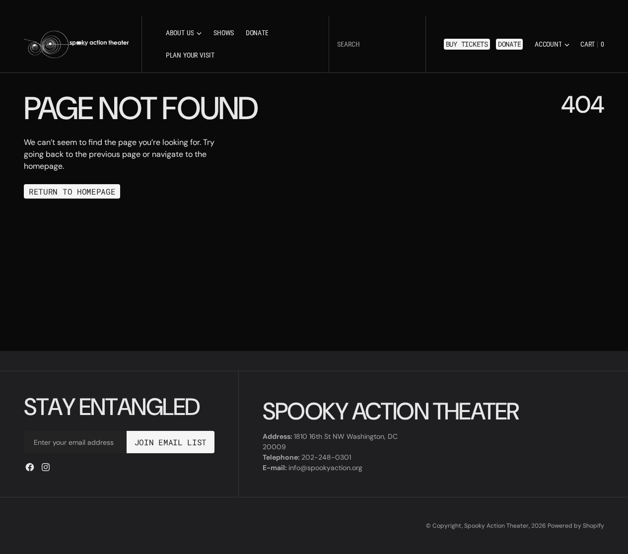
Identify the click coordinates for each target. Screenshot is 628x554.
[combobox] (377, 44)
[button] (552, 44)
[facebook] (30, 467)
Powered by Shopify (576, 526)
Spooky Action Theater (496, 526)
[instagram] (46, 467)
